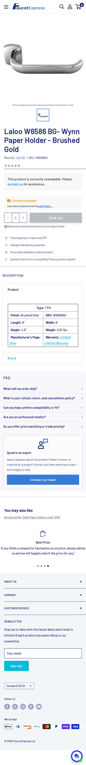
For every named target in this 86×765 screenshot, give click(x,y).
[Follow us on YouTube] (39, 707)
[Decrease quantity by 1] (8, 218)
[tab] (43, 289)
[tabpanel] (43, 323)
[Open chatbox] (77, 756)
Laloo (20, 158)
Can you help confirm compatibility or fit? (31, 407)
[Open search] (61, 6)
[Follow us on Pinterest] (31, 707)
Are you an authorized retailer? (24, 417)
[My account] (70, 6)
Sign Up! (16, 666)
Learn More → (45, 206)
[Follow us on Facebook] (7, 707)
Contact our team (43, 480)
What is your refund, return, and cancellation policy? (39, 398)
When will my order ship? (20, 388)
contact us (15, 184)
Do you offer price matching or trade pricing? (34, 426)
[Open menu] (6, 7)
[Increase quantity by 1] (23, 218)
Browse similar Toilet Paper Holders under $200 (32, 517)
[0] (78, 6)
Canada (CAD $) (15, 686)
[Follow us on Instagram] (23, 707)
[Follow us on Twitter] (15, 707)
